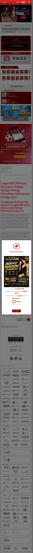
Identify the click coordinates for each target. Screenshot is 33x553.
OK (16, 311)
